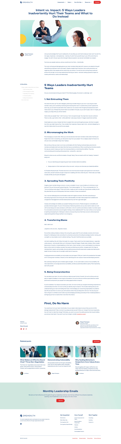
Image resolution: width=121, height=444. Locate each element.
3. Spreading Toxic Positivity (28, 93)
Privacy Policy (90, 438)
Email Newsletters (78, 429)
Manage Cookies (82, 438)
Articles (76, 427)
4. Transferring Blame (27, 95)
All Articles (97, 341)
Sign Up (60, 400)
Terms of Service (97, 438)
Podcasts (76, 424)
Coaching (91, 420)
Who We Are (62, 417)
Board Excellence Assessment (77, 422)
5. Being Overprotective (28, 97)
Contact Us (91, 422)
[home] (26, 2)
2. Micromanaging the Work (28, 91)
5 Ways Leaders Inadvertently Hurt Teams (30, 87)
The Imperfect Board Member (66, 424)
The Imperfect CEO (64, 422)
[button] (62, 2)
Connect (97, 2)
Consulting (91, 417)
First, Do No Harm (25, 99)
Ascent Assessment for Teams (79, 418)
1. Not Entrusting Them (27, 89)
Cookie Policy (75, 438)
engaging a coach (81, 314)
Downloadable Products (79, 431)
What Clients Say (63, 420)
